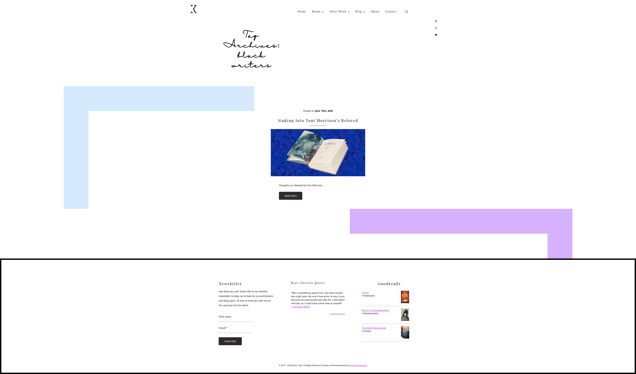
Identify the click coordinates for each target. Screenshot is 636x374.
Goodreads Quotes (337, 314)
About (375, 11)
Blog (358, 11)
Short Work (337, 11)
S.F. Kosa (367, 331)
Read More (291, 195)
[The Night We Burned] (405, 337)
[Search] (406, 12)
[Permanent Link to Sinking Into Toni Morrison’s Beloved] (318, 175)
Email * (223, 327)
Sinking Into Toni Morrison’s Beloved (318, 120)
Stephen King (369, 295)
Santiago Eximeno (371, 313)
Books (316, 11)
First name (225, 316)
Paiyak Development (357, 365)
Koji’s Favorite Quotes (308, 283)
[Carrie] (405, 302)
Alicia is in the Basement (375, 310)
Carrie (365, 292)
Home (302, 11)
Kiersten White (301, 306)
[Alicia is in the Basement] (405, 320)
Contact (391, 11)
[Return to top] (626, 365)
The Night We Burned (374, 327)
